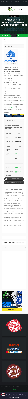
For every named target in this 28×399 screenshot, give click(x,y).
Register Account (4, 1)
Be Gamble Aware (21, 388)
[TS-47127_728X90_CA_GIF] (14, 115)
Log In (11, 1)
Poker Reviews (15, 35)
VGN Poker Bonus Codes (18, 168)
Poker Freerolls (24, 1)
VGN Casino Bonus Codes (18, 172)
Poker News (21, 4)
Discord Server (14, 4)
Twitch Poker (7, 4)
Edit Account (16, 1)
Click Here (11, 107)
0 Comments (19, 40)
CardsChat (11, 99)
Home (3, 29)
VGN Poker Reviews (18, 164)
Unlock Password (14, 16)
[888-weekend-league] (12, 301)
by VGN (7, 40)
